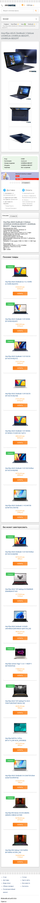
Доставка (6, 880)
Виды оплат (7, 883)
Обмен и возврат (8, 886)
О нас (5, 877)
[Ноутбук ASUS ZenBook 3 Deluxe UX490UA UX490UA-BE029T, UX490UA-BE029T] (20, 77)
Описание (5, 215)
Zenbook (24, 161)
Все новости (26, 883)
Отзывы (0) (13, 216)
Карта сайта (26, 880)
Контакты (25, 886)
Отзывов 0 (25, 182)
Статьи (24, 877)
